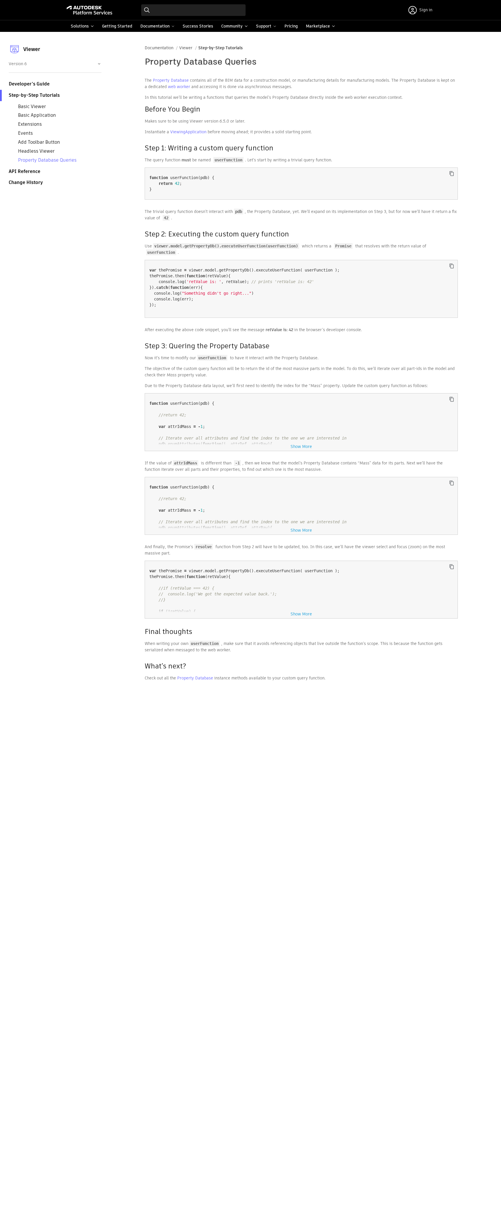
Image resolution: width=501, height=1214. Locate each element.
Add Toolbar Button (39, 142)
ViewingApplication (188, 132)
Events (25, 133)
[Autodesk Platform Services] (89, 10)
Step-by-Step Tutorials (220, 48)
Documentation (159, 48)
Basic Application (37, 115)
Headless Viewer (36, 151)
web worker (179, 87)
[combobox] (55, 64)
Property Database (171, 80)
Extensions (30, 124)
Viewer (186, 48)
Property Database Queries (47, 160)
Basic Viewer (32, 106)
